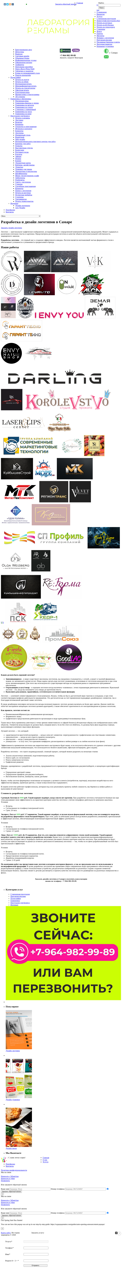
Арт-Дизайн (20, 208)
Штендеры (19, 52)
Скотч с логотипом (23, 182)
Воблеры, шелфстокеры (25, 165)
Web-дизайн (20, 139)
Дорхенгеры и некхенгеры (26, 171)
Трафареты (19, 65)
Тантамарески (21, 199)
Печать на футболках (105, 25)
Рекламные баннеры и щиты (108, 42)
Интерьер (14, 203)
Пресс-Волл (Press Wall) (24, 69)
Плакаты (18, 146)
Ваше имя (5, 1189)
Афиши (18, 156)
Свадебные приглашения (25, 186)
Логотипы (19, 133)
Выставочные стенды (24, 148)
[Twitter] (7, 4)
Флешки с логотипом (105, 38)
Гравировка (15, 901)
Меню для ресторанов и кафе (27, 176)
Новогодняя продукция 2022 (108, 21)
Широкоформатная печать (25, 86)
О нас (45, 1160)
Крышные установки (105, 46)
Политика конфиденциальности (14, 1170)
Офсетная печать (22, 90)
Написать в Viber (8, 1179)
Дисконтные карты (23, 163)
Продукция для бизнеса (20, 116)
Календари (19, 150)
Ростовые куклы (22, 152)
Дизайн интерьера (22, 206)
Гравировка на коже (23, 114)
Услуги (99, 16)
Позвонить (5, 1181)
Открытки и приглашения (25, 127)
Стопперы (19, 197)
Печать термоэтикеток (24, 201)
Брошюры (19, 124)
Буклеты (18, 154)
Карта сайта (6, 1233)
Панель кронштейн (23, 75)
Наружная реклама (104, 40)
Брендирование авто (23, 50)
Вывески (19, 54)
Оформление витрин (23, 62)
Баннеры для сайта (22, 144)
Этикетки (19, 167)
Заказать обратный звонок (65, 4)
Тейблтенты (20, 178)
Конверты (19, 188)
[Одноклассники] (10, 4)
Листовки (19, 120)
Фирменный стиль (22, 135)
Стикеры (19, 184)
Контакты (10, 212)
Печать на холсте (22, 80)
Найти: (101, 3)
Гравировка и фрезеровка (20, 99)
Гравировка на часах (23, 112)
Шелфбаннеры (21, 174)
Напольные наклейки (24, 67)
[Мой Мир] (13, 4)
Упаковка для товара (23, 169)
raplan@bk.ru (115, 57)
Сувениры (101, 29)
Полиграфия (15, 77)
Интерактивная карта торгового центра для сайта (35, 141)
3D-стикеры (20, 97)
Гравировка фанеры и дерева (27, 103)
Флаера (18, 159)
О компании (102, 12)
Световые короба (22, 56)
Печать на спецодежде (106, 27)
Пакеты (100, 34)
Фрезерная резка (22, 101)
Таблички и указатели (24, 71)
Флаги (99, 31)
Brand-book (19, 137)
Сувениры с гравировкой (25, 109)
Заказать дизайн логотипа (11, 228)
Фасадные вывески (104, 44)
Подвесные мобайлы (23, 195)
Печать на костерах (23, 193)
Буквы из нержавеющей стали (27, 73)
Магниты (100, 36)
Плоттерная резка (22, 92)
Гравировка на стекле (24, 107)
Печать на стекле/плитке (25, 88)
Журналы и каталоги (23, 129)
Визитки (18, 122)
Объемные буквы (22, 58)
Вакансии (101, 14)
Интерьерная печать (23, 84)
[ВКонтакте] (5, 4)
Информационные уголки (25, 60)
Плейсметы (20, 180)
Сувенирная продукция (106, 19)
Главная (79, 3)
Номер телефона (58, 1189)
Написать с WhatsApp (10, 1176)
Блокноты (19, 131)
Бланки (18, 161)
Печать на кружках (104, 23)
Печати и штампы (22, 118)
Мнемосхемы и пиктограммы (27, 94)
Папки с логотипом (23, 191)
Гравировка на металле (24, 105)
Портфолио (10, 210)
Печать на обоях (21, 82)
